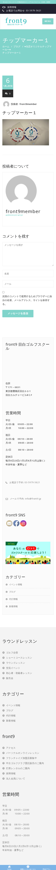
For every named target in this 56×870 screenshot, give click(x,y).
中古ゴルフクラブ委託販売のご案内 (25, 763)
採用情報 (11, 7)
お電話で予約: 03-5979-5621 (24, 482)
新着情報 (13, 606)
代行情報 (13, 599)
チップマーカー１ (19, 112)
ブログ (16, 46)
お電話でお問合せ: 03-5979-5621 (24, 10)
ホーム (5, 46)
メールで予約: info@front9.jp (25, 498)
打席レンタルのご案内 (18, 768)
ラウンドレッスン (15, 662)
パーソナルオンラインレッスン (22, 752)
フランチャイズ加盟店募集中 (21, 758)
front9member (28, 104)
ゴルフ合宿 (12, 652)
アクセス (11, 747)
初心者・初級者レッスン (19, 672)
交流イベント (13, 667)
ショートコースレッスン (19, 657)
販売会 (9, 678)
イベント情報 (15, 584)
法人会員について (15, 778)
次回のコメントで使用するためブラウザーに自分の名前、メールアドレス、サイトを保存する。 (27, 300)
